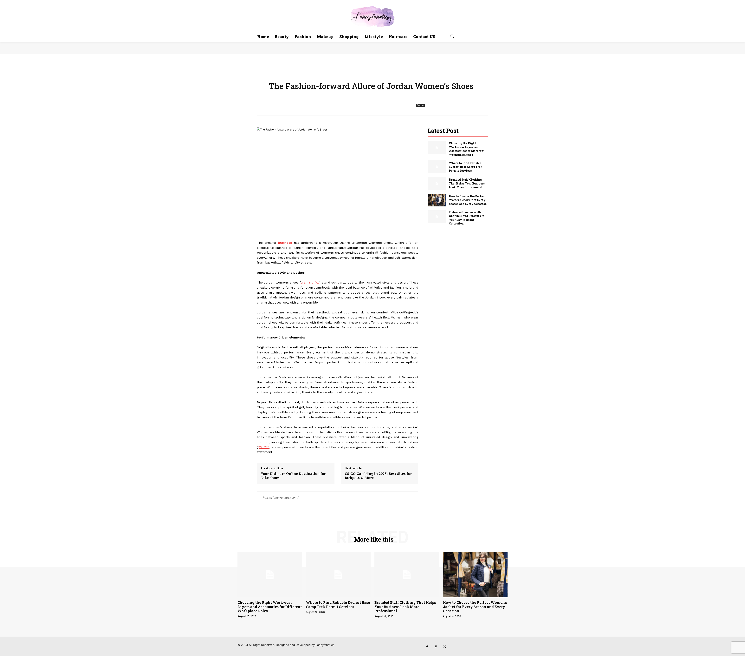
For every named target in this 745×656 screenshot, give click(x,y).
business (285, 242)
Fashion (420, 105)
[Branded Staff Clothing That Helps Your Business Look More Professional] (437, 183)
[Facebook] (427, 646)
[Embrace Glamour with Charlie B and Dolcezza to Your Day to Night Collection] (437, 216)
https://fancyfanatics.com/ (280, 497)
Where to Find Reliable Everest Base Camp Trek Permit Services (466, 166)
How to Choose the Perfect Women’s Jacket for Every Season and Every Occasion (468, 200)
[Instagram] (435, 646)
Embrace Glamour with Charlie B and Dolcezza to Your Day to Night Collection (466, 217)
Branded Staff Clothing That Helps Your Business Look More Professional (467, 183)
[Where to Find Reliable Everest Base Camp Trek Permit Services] (437, 166)
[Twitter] (444, 646)
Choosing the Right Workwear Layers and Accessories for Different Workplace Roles (466, 149)
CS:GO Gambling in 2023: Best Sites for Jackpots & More (378, 476)
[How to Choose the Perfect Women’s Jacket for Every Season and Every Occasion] (437, 200)
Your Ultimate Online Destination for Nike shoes (293, 476)
